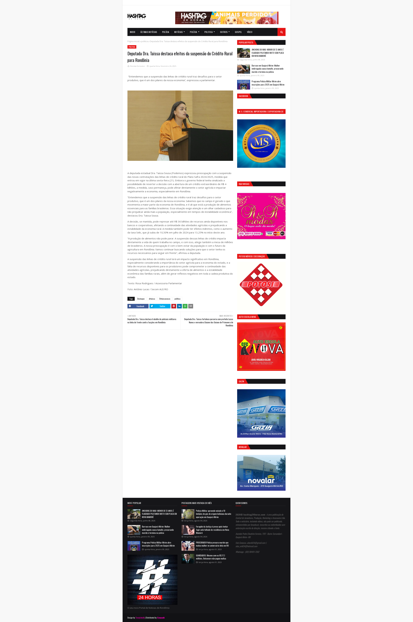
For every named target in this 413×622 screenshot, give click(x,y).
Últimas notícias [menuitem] (148, 32)
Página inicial (133, 41)
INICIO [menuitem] (132, 32)
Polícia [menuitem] (165, 32)
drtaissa (152, 298)
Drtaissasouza (164, 298)
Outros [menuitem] (224, 32)
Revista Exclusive (137, 66)
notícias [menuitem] (178, 32)
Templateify (140, 617)
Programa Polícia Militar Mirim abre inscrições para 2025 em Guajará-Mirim (268, 83)
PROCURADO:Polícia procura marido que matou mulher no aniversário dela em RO (212, 544)
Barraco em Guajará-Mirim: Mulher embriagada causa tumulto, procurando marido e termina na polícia (267, 68)
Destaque (141, 298)
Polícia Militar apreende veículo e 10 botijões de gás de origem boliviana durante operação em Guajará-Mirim (213, 514)
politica (144, 41)
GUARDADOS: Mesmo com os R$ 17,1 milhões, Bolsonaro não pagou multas (211, 557)
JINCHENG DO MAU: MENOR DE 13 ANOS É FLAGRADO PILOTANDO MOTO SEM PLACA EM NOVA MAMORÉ (268, 52)
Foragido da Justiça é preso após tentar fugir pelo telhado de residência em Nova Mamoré (212, 529)
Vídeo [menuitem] (249, 32)
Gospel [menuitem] (238, 32)
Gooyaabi (161, 617)
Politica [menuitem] (208, 32)
